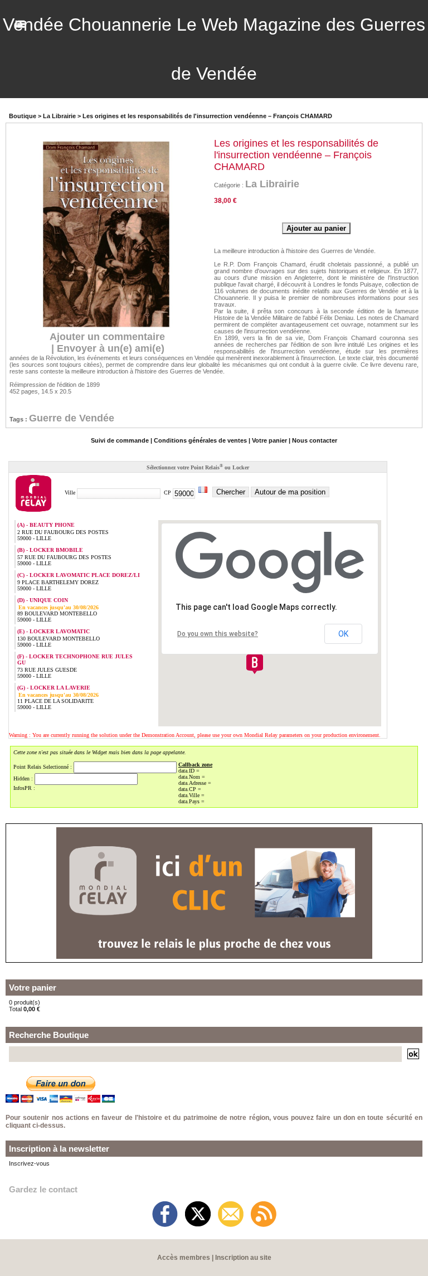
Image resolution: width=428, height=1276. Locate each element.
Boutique (22, 116)
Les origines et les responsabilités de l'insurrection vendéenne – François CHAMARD (207, 116)
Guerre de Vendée (71, 418)
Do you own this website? (217, 634)
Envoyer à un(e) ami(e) (110, 348)
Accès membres (183, 1258)
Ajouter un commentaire (107, 336)
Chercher (230, 492)
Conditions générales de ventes (200, 440)
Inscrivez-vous (29, 1163)
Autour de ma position (290, 492)
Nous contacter (314, 440)
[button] (255, 663)
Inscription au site (243, 1258)
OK (343, 633)
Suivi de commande (120, 440)
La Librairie (59, 116)
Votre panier (269, 440)
